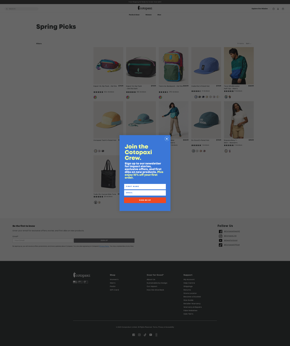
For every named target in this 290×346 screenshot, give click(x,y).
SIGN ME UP (145, 200)
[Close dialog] (167, 139)
